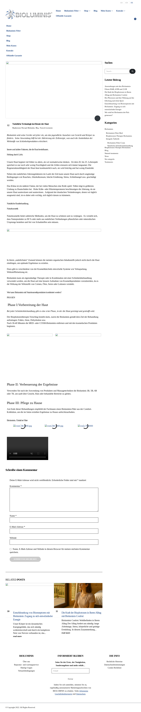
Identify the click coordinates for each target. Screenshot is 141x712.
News (107, 156)
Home (58, 11)
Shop (86, 11)
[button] (133, 34)
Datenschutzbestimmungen (114, 665)
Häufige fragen (26, 668)
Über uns (26, 661)
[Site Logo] (29, 14)
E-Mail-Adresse (17, 527)
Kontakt (119, 11)
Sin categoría (109, 159)
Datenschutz (81, 694)
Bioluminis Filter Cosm (116, 143)
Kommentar (16, 486)
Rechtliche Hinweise (114, 661)
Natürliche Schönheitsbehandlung (120, 146)
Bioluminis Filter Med (114, 133)
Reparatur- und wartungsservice (26, 665)
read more (17, 636)
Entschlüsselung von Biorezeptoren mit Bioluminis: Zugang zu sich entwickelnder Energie (33, 616)
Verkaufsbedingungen (26, 671)
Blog (95, 11)
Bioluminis (109, 129)
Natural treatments (46, 128)
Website (13, 538)
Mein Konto (106, 11)
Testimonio (109, 162)
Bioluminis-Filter (71, 11)
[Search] (132, 71)
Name (13, 516)
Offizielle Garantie (63, 16)
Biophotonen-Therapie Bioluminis (23, 128)
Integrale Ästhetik (112, 139)
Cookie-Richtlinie (114, 668)
